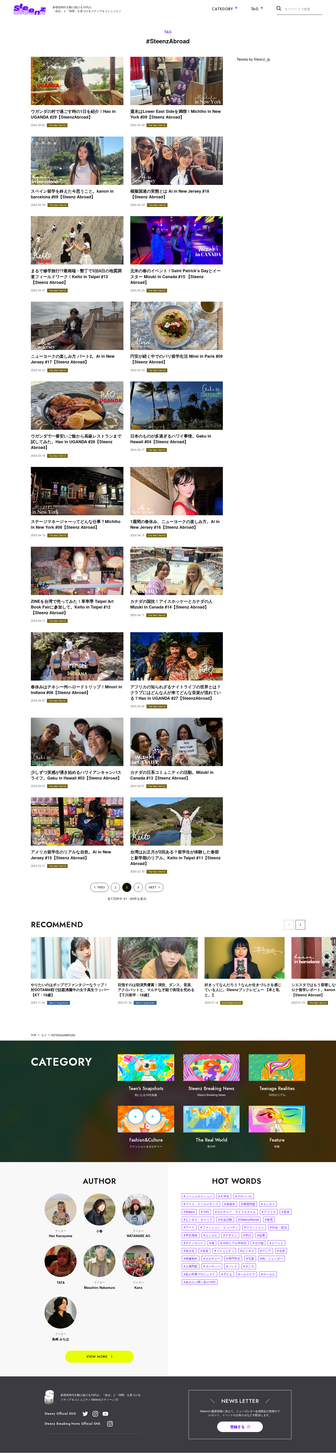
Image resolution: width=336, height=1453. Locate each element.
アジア (265, 1250)
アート (189, 1227)
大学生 (223, 1196)
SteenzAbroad (248, 1219)
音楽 (286, 1212)
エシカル (210, 1235)
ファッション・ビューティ (219, 1227)
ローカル (268, 1274)
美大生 (189, 1250)
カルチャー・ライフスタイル (235, 1212)
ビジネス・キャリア (198, 1219)
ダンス (248, 1266)
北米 (281, 1250)
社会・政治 (278, 1227)
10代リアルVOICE (233, 1243)
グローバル (243, 1196)
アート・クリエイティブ (201, 1204)
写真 (250, 1258)
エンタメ (268, 1204)
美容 (204, 1250)
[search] (279, 9)
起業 (261, 1235)
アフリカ (269, 1212)
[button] (300, 925)
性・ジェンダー (271, 1258)
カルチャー (211, 1258)
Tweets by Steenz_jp (253, 59)
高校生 (229, 1204)
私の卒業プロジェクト (199, 1274)
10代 (205, 1212)
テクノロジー (193, 1243)
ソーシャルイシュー (198, 1196)
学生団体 (190, 1235)
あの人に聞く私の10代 (200, 1282)
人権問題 (190, 1266)
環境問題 (248, 1204)
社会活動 (225, 1219)
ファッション (254, 1227)
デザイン (230, 1235)
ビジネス (247, 1250)
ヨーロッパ (211, 1266)
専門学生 (233, 1258)
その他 (258, 1243)
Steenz (189, 1212)
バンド (231, 1266)
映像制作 (190, 1258)
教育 (269, 1219)
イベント (276, 1243)
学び (247, 1235)
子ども (226, 1274)
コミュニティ (224, 1250)
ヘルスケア (246, 1274)
